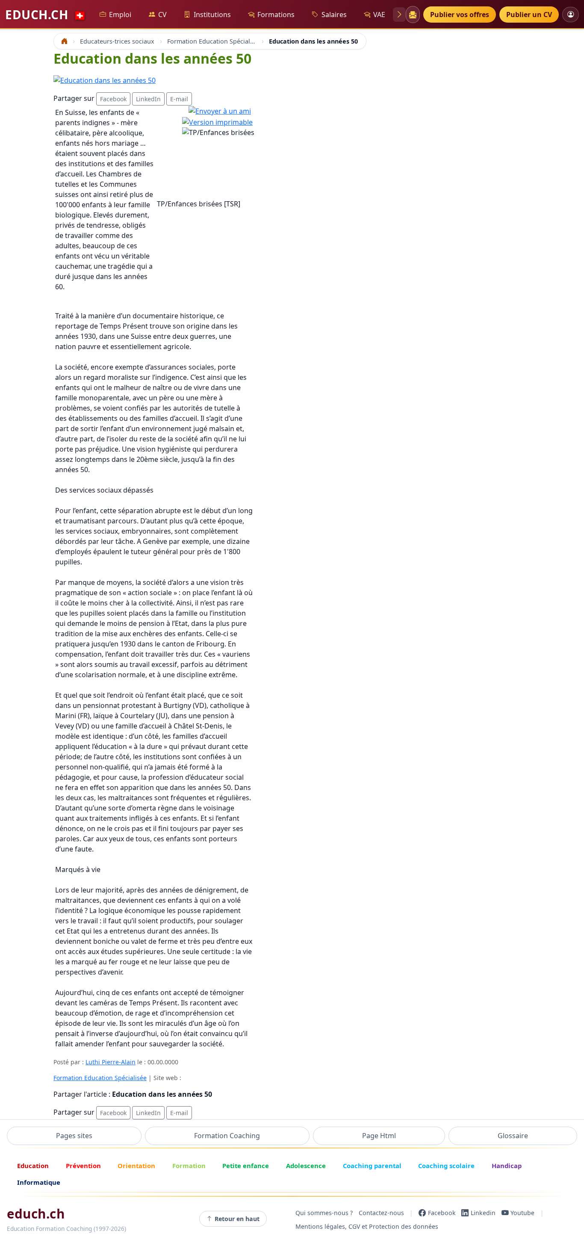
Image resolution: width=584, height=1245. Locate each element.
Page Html (379, 1135)
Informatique (38, 1182)
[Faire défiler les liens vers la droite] (399, 14)
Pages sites (74, 1135)
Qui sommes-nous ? (324, 1213)
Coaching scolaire (446, 1165)
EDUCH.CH (45, 14)
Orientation (136, 1165)
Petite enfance (245, 1165)
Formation (189, 1165)
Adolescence (306, 1165)
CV (162, 14)
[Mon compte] (570, 14)
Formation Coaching (227, 1135)
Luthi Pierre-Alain (111, 1062)
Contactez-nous (381, 1213)
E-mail (179, 99)
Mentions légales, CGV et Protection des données (366, 1226)
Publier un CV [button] (529, 14)
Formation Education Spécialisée (100, 1078)
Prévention (83, 1165)
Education (33, 1165)
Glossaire (513, 1135)
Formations (276, 14)
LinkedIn (148, 99)
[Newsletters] (412, 14)
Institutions (212, 14)
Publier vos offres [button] (459, 14)
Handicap (507, 1165)
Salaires (334, 14)
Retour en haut (237, 1219)
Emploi (120, 14)
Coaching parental (372, 1165)
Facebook (113, 99)
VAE (379, 14)
